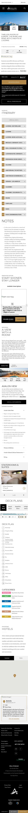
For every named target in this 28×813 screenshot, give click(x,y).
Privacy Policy (7, 785)
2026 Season (6, 28)
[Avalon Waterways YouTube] (16, 749)
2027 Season (14, 28)
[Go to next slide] (26, 305)
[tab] (3, 507)
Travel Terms (8, 787)
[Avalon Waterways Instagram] (16, 753)
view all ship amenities (14, 402)
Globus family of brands (6, 2)
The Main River (14, 775)
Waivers (16, 735)
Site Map (16, 732)
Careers (3, 749)
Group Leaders (4, 743)
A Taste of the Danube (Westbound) (14, 770)
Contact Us (17, 728)
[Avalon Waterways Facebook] (20, 749)
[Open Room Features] (24, 488)
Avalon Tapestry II (14, 365)
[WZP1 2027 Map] (8, 297)
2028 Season (22, 28)
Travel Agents (4, 741)
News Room (4, 751)
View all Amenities (14, 719)
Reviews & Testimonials (6, 732)
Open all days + (14, 120)
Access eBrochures (18, 730)
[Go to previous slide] (1, 707)
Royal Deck (10, 507)
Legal (20, 785)
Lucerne (7, 658)
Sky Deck (3, 507)
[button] (15, 677)
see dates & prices (14, 82)
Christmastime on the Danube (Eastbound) (14, 773)
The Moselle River (14, 768)
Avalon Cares (4, 730)
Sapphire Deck (18, 507)
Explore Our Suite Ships (6, 728)
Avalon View (4, 366)
